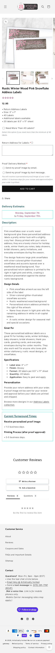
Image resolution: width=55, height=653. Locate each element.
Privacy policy (46, 644)
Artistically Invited (19, 640)
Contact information (36, 647)
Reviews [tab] (11, 496)
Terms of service (31, 644)
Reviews (9, 542)
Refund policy (17, 644)
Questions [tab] (28, 496)
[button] (5, 7)
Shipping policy (19, 647)
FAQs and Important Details (18, 555)
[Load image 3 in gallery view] (41, 78)
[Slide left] (3, 79)
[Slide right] (52, 79)
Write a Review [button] (29, 481)
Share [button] (7, 198)
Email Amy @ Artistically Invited (23, 582)
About (8, 536)
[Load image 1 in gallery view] (13, 78)
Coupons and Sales (14, 548)
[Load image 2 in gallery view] (27, 78)
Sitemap (9, 561)
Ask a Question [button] (29, 488)
